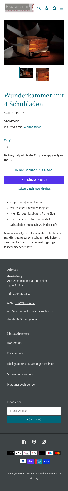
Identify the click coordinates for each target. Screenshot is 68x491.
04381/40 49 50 (21, 293)
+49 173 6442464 (25, 302)
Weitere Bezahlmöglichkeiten (34, 188)
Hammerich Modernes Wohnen (32, 473)
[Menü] (62, 8)
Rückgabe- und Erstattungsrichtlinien (30, 364)
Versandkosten (32, 126)
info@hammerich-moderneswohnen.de (31, 311)
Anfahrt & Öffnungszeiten (22, 319)
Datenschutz (15, 353)
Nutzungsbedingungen (21, 384)
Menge (8, 140)
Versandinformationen (21, 374)
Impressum (14, 343)
